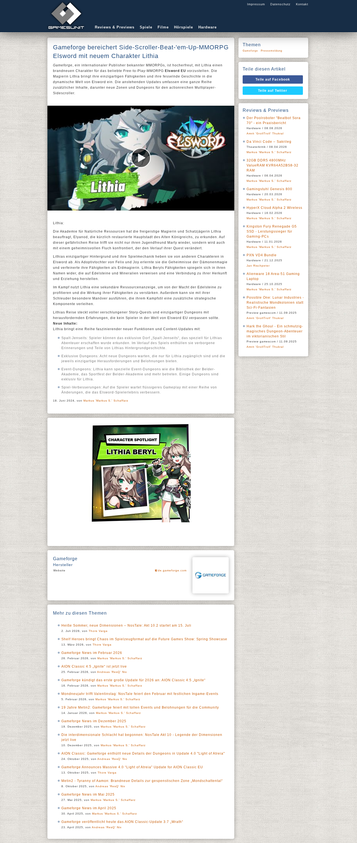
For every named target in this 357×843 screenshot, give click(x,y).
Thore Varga (98, 630)
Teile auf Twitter (272, 91)
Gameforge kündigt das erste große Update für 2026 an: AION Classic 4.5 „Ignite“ (133, 680)
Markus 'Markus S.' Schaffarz (105, 400)
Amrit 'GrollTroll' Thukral (265, 133)
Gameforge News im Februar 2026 (91, 653)
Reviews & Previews (114, 27)
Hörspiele (183, 27)
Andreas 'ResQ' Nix (112, 671)
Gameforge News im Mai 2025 (88, 794)
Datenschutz (280, 4)
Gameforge (250, 50)
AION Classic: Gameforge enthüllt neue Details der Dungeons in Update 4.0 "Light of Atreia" (143, 753)
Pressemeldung (271, 50)
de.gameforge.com (172, 570)
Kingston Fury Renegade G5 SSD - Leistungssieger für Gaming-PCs (272, 231)
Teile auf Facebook (272, 79)
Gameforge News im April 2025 (88, 808)
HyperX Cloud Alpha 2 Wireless (274, 208)
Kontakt (302, 4)
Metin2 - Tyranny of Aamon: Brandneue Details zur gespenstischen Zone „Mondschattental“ (142, 781)
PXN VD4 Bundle (262, 255)
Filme (163, 27)
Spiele (146, 27)
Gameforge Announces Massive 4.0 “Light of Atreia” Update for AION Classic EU (132, 767)
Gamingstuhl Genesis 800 (269, 189)
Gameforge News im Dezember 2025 (93, 721)
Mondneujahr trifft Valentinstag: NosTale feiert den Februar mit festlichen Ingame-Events (139, 694)
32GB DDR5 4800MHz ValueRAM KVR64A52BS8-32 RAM (272, 165)
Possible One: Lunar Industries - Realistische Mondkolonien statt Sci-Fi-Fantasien (275, 303)
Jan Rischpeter (258, 265)
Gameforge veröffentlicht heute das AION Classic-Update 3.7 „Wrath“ (122, 822)
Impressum (256, 4)
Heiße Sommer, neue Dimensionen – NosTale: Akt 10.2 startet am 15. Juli (126, 625)
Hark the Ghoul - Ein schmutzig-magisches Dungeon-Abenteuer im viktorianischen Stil (275, 331)
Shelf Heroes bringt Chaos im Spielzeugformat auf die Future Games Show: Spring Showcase (144, 639)
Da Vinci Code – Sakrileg (269, 142)
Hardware (207, 27)
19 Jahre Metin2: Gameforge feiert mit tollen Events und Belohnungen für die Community (140, 707)
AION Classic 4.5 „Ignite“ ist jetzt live (94, 666)
